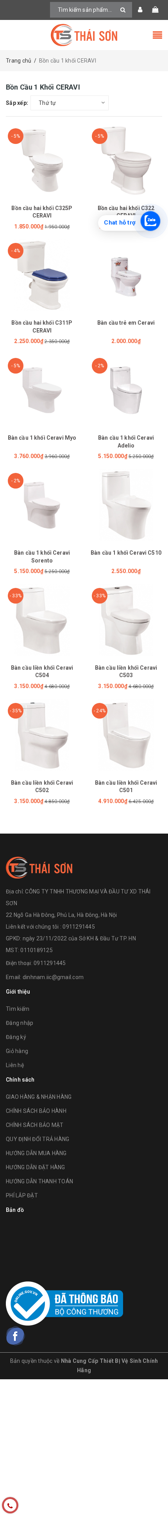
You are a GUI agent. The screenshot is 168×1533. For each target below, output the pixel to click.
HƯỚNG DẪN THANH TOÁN (39, 1181)
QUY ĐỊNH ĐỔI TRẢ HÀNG (37, 1139)
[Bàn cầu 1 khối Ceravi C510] (126, 505)
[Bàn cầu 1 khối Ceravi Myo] (42, 390)
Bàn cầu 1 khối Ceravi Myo (42, 438)
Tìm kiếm (17, 1009)
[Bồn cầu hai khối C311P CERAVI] (42, 275)
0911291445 (50, 963)
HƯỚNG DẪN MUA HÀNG (36, 1153)
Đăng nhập (19, 1023)
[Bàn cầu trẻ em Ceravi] (126, 275)
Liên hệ (15, 1065)
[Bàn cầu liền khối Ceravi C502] (42, 735)
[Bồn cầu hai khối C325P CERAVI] (42, 160)
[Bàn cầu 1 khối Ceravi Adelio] (126, 390)
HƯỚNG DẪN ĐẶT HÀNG (35, 1167)
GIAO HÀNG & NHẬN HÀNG (38, 1097)
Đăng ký (16, 1037)
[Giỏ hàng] (155, 10)
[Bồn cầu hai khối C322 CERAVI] (126, 160)
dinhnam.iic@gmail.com (53, 977)
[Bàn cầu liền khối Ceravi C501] (126, 735)
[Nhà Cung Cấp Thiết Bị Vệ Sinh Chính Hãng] (84, 35)
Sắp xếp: (17, 103)
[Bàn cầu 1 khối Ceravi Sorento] (42, 505)
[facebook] (15, 1336)
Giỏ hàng (17, 1051)
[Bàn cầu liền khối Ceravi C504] (42, 620)
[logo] (39, 866)
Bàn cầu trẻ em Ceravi (126, 323)
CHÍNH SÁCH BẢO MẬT (35, 1125)
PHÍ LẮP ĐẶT (22, 1195)
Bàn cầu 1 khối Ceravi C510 (126, 553)
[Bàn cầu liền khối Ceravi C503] (126, 620)
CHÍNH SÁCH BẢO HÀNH (36, 1111)
